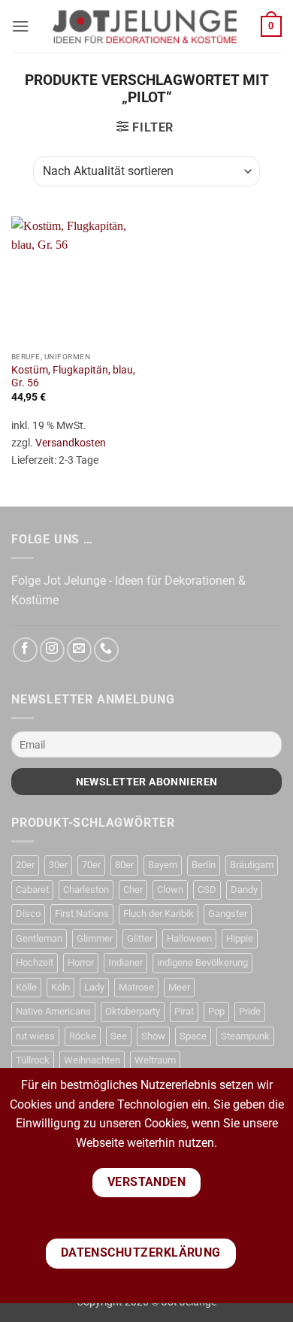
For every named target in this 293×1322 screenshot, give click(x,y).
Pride (250, 1011)
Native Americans (53, 1011)
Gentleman (39, 938)
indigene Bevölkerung (202, 962)
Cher (133, 889)
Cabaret (32, 889)
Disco (28, 913)
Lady (94, 987)
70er (91, 864)
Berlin (204, 864)
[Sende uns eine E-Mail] (79, 649)
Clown (170, 889)
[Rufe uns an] (106, 649)
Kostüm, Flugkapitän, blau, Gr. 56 (73, 376)
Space (193, 1036)
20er (25, 864)
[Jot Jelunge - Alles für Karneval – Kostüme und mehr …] (145, 26)
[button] (20, 26)
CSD (207, 889)
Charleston (86, 889)
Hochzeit (34, 962)
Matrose (136, 987)
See (118, 1036)
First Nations (82, 913)
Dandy (244, 889)
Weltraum (155, 1060)
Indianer (125, 962)
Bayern (162, 864)
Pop (216, 1011)
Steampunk (245, 1036)
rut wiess (35, 1036)
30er (58, 864)
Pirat (184, 1011)
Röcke (82, 1036)
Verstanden (146, 1182)
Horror (81, 962)
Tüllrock (33, 1060)
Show (153, 1036)
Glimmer (95, 938)
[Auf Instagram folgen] (52, 649)
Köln (60, 987)
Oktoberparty (132, 1011)
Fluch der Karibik (158, 913)
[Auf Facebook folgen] (25, 649)
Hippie (239, 938)
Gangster (227, 913)
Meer (179, 987)
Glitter (140, 938)
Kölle (26, 987)
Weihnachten (92, 1060)
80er (124, 864)
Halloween (189, 938)
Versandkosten (70, 443)
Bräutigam (251, 864)
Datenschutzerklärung (141, 1253)
